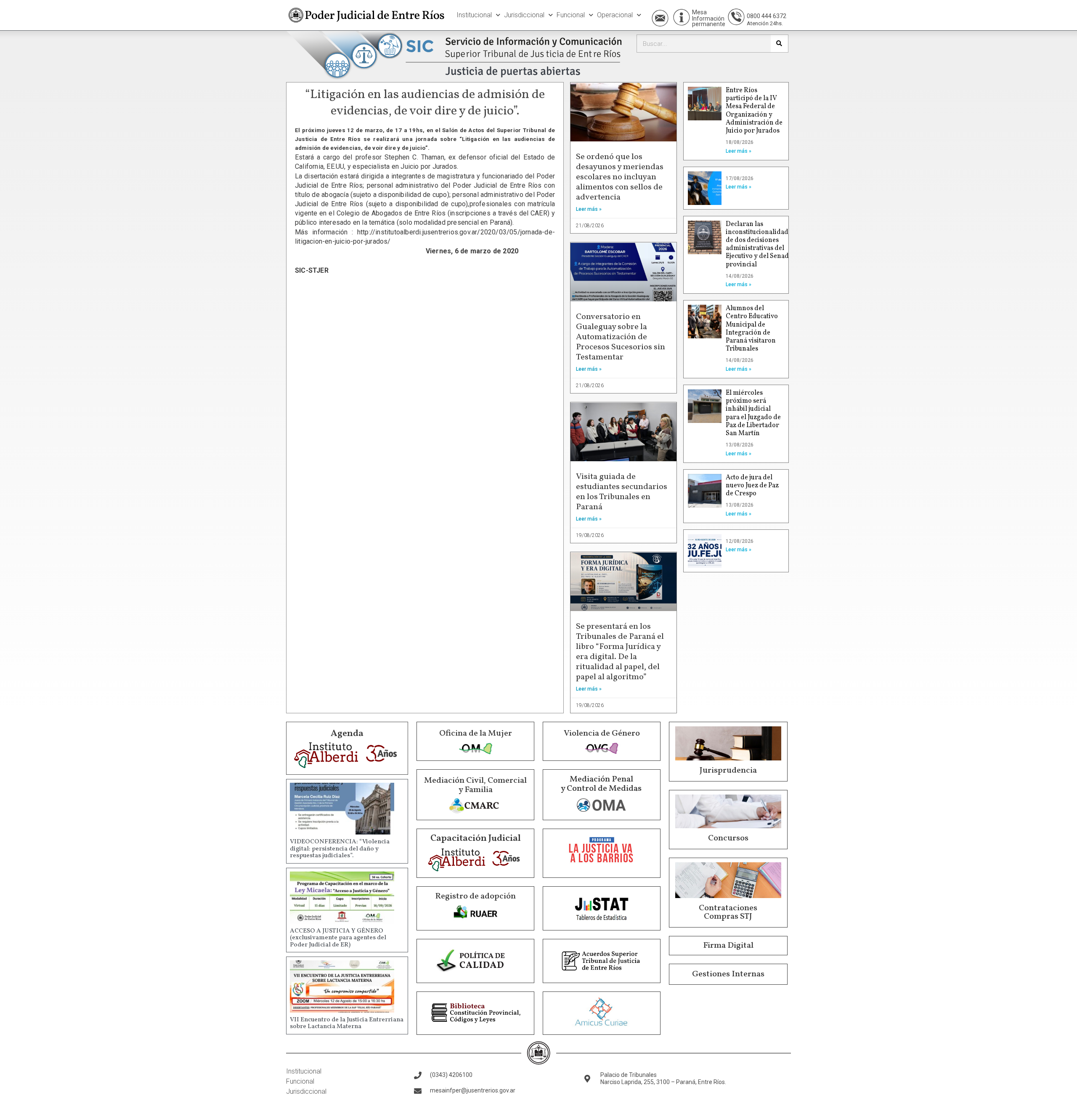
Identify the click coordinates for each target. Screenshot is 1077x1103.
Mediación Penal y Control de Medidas (601, 784)
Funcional (571, 15)
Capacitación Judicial (475, 838)
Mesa (699, 12)
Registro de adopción (475, 896)
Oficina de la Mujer (475, 733)
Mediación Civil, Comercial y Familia (475, 785)
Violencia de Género (602, 733)
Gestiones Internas (728, 974)
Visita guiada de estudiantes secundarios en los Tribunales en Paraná (621, 492)
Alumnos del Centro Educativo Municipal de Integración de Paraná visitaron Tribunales (752, 328)
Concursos (728, 838)
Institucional (474, 15)
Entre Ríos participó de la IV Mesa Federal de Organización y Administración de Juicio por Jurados (754, 111)
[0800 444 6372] (736, 16)
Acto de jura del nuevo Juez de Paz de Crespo (752, 485)
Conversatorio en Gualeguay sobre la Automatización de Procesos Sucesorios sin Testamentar (620, 337)
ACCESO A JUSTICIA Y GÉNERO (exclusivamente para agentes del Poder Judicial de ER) (338, 938)
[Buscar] (779, 43)
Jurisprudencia (728, 770)
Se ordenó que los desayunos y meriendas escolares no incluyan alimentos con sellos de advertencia (619, 177)
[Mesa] (681, 17)
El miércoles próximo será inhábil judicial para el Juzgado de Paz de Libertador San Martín (753, 413)
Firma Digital (728, 946)
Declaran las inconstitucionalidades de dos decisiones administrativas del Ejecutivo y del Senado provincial (760, 244)
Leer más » (589, 209)
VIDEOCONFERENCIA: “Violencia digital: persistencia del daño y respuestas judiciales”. (340, 848)
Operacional (615, 15)
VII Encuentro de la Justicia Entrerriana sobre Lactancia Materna (346, 1023)
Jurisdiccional (524, 15)
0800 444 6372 (766, 16)
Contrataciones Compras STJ (728, 912)
